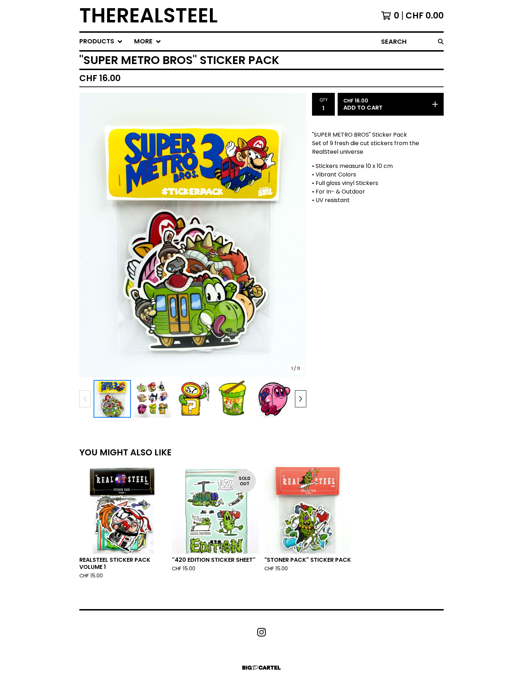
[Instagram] (261, 632)
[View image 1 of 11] (112, 398)
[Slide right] (300, 398)
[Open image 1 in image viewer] (192, 235)
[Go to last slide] (89, 235)
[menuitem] (101, 41)
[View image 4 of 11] (233, 398)
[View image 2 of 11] (152, 398)
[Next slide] (296, 235)
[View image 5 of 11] (273, 398)
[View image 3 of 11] (192, 398)
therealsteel (148, 16)
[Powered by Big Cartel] (261, 667)
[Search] (441, 41)
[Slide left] (85, 398)
